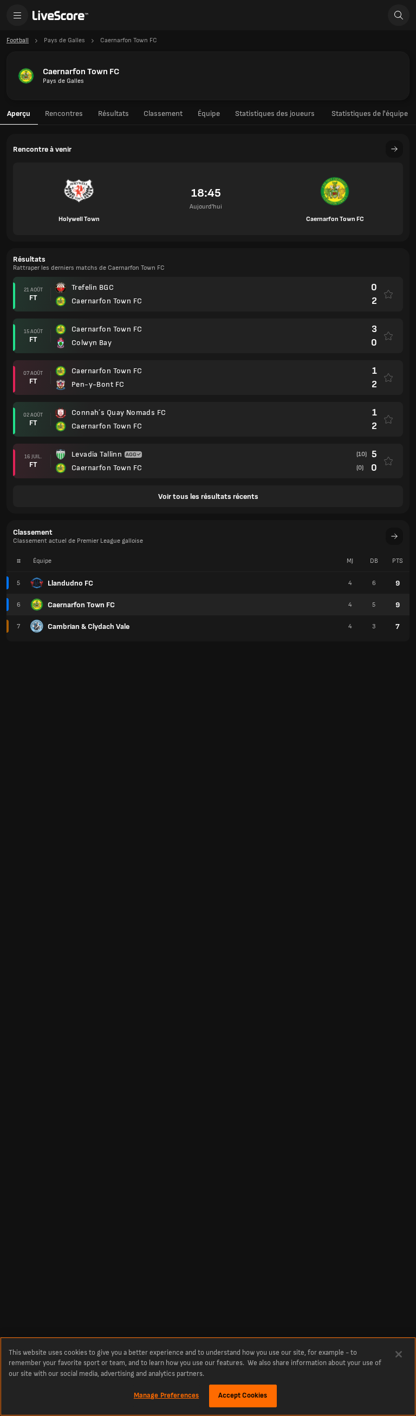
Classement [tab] (163, 113)
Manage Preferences (166, 1395)
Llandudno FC (70, 583)
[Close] (399, 1354)
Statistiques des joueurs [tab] (275, 113)
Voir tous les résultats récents (208, 496)
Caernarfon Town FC (81, 604)
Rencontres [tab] (64, 113)
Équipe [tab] (209, 113)
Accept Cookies (243, 1395)
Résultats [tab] (113, 113)
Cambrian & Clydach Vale (88, 626)
